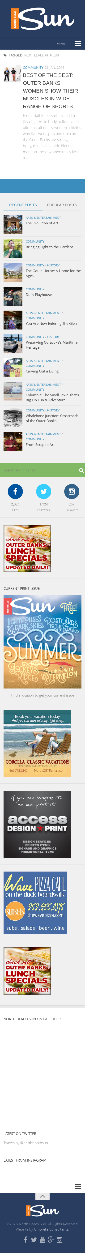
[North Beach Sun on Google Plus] (51, 1240)
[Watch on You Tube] (42, 1240)
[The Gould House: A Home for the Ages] (13, 272)
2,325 (15, 504)
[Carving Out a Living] (13, 367)
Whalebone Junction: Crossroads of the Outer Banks (52, 418)
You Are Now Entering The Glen (51, 323)
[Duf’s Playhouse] (13, 296)
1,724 (43, 504)
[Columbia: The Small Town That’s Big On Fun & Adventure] (13, 391)
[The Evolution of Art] (13, 224)
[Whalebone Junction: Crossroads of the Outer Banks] (13, 417)
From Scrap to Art (40, 444)
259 (72, 504)
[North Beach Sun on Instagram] (59, 1240)
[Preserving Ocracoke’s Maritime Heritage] (13, 343)
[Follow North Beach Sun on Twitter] (34, 1240)
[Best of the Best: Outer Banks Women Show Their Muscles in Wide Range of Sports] (12, 73)
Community (33, 67)
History (53, 265)
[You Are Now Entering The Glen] (13, 320)
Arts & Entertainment (43, 217)
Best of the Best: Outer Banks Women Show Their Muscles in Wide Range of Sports (50, 90)
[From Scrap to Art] (13, 441)
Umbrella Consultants (51, 1229)
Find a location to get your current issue (42, 695)
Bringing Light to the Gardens (49, 246)
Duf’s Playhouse (39, 294)
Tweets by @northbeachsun (26, 1142)
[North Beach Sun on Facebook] (25, 1240)
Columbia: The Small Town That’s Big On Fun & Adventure (52, 397)
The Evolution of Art (42, 223)
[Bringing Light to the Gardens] (13, 248)
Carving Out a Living (42, 371)
